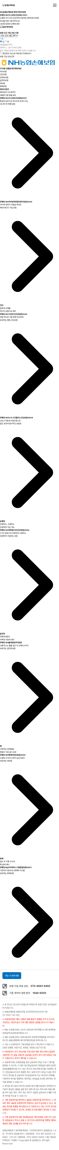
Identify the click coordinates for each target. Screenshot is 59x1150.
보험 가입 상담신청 (7, 56)
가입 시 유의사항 (12, 975)
